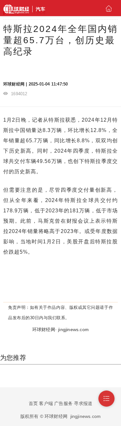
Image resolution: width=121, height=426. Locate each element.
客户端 (46, 403)
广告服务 (63, 403)
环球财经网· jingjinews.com (60, 329)
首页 (33, 403)
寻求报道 (83, 403)
